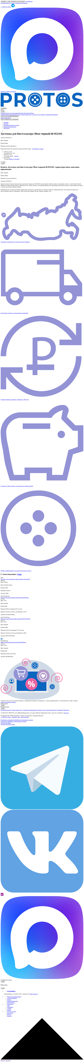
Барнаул (9, 1016)
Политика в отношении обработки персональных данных (17, 720)
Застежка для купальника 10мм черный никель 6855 (15, 579)
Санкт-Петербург (12, 998)
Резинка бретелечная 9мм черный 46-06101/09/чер (15, 597)
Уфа (8, 1005)
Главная (3, 113)
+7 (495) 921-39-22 (6, 7)
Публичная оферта (6, 723)
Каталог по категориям (11, 113)
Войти (14, 702)
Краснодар (10, 1004)
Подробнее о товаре (37, 149)
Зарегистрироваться (6, 702)
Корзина (21, 113)
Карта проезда (34, 994)
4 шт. (19, 574)
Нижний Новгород (12, 1001)
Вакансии (53, 710)
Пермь (9, 1010)
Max (19, 717)
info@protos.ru (25, 717)
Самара (9, 1008)
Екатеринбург (8, 91)
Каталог (6, 124)
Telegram (14, 717)
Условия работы (5, 3)
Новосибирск (11, 1002)
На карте (66, 713)
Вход (32, 113)
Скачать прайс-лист (26, 114)
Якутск (9, 1014)
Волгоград (10, 1013)
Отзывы (39, 710)
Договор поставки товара (8, 724)
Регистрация (27, 113)
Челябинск (10, 1007)
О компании (18, 3)
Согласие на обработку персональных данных (13, 721)
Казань (9, 999)
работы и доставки (14, 159)
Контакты (24, 3)
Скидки (12, 3)
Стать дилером (41, 114)
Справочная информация (30, 710)
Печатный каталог (15, 114)
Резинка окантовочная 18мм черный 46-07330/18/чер (15, 619)
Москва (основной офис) (14, 996)
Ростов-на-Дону (11, 1011)
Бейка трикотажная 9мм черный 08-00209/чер (13, 642)
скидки (16, 156)
